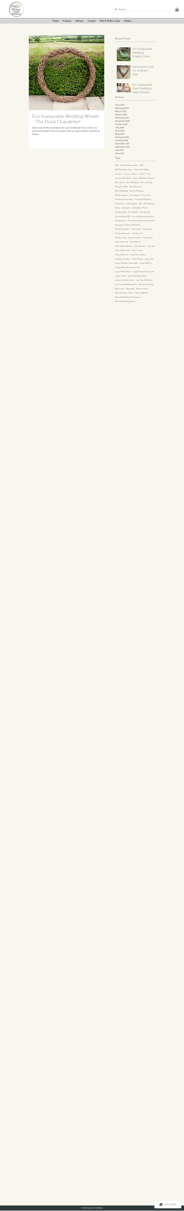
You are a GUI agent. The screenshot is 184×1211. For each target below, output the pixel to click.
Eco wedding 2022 (123, 216)
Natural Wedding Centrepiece (128, 297)
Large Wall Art (146, 263)
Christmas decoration (124, 199)
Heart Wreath (137, 259)
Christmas (146, 195)
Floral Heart (136, 229)
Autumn (118, 174)
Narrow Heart (142, 288)
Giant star (151, 246)
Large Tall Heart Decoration (126, 263)
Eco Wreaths (145, 212)
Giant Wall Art (135, 242)
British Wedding (136, 191)
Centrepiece (134, 195)
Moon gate (119, 288)
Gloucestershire (121, 254)
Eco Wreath (133, 212)
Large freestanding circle (143, 271)
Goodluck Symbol (122, 259)
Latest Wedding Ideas (137, 276)
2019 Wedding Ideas (123, 169)
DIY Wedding (149, 203)
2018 (117, 165)
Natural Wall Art (141, 293)
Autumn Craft (145, 174)
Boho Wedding (121, 191)
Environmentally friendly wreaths (141, 220)
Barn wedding (146, 182)
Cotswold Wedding (143, 199)
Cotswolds (119, 203)
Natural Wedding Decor (125, 301)
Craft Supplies (131, 203)
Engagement (120, 220)
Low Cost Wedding (144, 280)
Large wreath (120, 276)
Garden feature (134, 237)
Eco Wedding (121, 212)
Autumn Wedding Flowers (143, 178)
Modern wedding (146, 284)
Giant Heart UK (121, 242)
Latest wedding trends (124, 280)
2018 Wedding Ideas (129, 165)
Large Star (149, 259)
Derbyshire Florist (140, 208)
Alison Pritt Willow (141, 169)
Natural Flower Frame (124, 293)
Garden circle (120, 237)
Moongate (130, 288)
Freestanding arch (123, 233)
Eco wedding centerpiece (143, 216)
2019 (141, 165)
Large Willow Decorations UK (127, 267)
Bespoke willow (121, 186)
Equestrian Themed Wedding (127, 225)
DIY (140, 203)
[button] (177, 9)
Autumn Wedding (122, 178)
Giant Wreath (139, 246)
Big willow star (136, 186)
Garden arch (137, 233)
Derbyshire (126, 208)
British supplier (121, 195)
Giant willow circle (122, 250)
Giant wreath (137, 250)
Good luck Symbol (137, 254)
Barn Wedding (132, 182)
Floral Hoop (147, 229)
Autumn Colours (130, 174)
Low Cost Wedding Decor (126, 284)
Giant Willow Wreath (123, 246)
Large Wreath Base (123, 271)
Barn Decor (120, 182)
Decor (117, 208)
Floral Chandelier (122, 229)
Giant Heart (148, 237)
